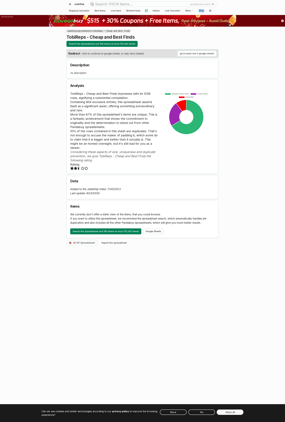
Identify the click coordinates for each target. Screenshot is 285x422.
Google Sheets (153, 231)
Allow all (230, 412)
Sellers (156, 10)
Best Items (100, 10)
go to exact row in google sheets (197, 53)
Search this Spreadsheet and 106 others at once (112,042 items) (102, 44)
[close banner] (282, 20)
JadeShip (72, 31)
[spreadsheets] (146, 11)
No (201, 412)
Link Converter (172, 10)
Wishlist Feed (133, 10)
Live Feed (116, 10)
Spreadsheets (85, 31)
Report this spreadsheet (114, 242)
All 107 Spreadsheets (84, 242)
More (188, 10)
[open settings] (210, 11)
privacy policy (120, 411)
